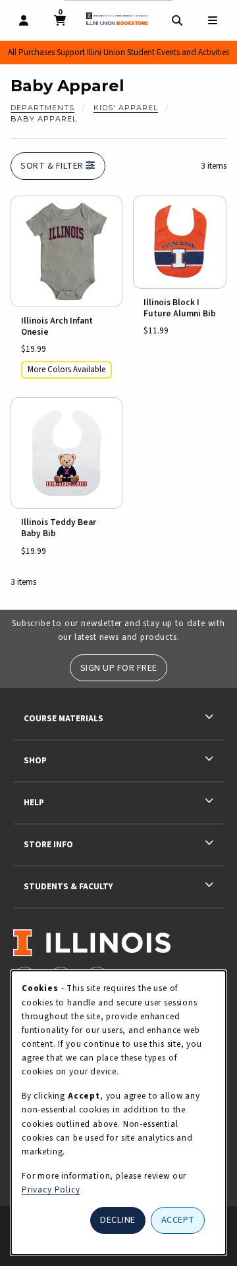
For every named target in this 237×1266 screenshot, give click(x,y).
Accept (178, 1220)
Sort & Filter (53, 166)
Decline (118, 1220)
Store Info (48, 844)
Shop (35, 760)
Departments (42, 107)
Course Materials (63, 718)
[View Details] (66, 251)
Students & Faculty (68, 886)
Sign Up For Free (118, 668)
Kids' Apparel (125, 107)
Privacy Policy (51, 1189)
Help (34, 802)
